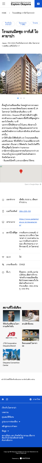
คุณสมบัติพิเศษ (8, 417)
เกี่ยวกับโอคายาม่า (9, 408)
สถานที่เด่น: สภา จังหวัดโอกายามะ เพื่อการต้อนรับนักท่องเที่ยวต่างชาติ (18, 436)
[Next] (39, 74)
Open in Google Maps (32, 184)
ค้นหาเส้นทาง (7, 440)
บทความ (5, 412)
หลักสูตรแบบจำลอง (9, 426)
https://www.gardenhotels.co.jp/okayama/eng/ (29, 222)
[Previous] (3, 74)
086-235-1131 (25, 211)
